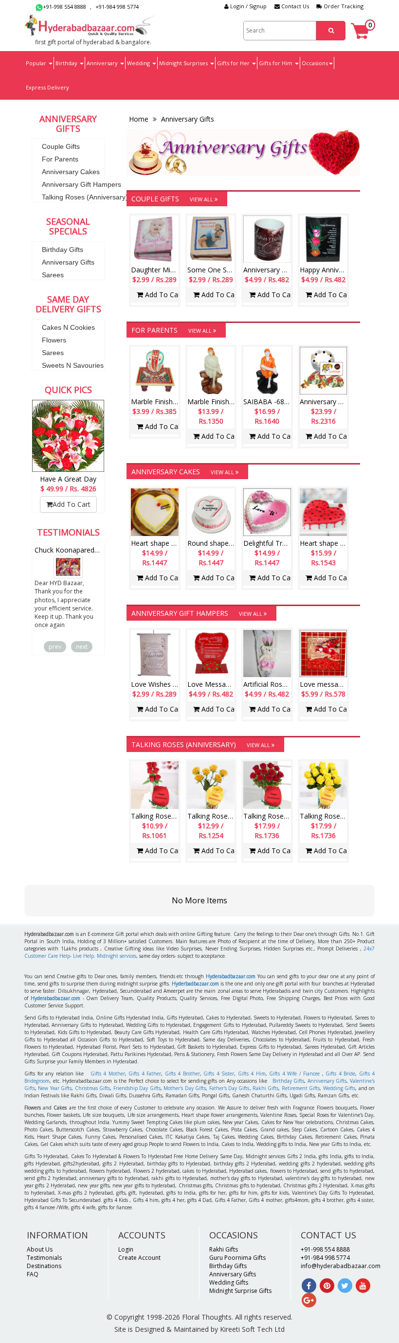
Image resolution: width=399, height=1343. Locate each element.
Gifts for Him (276, 63)
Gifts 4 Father (144, 1073)
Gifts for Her (234, 63)
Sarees (53, 275)
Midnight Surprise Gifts (240, 1291)
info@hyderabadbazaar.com (341, 1266)
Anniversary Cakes (71, 172)
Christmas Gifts (92, 1088)
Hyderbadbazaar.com (195, 983)
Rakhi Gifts (265, 1088)
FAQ (32, 1274)
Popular (37, 63)
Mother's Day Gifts (184, 1088)
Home (139, 119)
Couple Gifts (61, 146)
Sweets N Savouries (73, 365)
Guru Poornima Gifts (237, 1257)
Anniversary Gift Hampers (81, 184)
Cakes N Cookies (68, 327)
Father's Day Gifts (229, 1088)
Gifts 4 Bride (340, 1073)
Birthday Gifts (62, 249)
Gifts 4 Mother (108, 1073)
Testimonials (44, 1257)
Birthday (67, 63)
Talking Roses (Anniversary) (85, 197)
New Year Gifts (55, 1088)
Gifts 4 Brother (182, 1073)
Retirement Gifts (301, 1088)
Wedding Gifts (339, 1088)
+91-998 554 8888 (64, 6)
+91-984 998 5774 (117, 6)
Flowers (54, 340)
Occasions (315, 63)
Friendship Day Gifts (137, 1088)
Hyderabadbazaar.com (230, 976)
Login (125, 1249)
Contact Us (294, 6)
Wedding (139, 63)
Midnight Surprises (184, 63)
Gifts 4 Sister (218, 1073)
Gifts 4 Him (252, 1073)
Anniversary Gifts (68, 262)
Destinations (44, 1266)
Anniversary (103, 63)
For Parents (60, 159)
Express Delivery (47, 87)
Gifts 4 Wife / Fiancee (294, 1073)
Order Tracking (342, 6)
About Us (40, 1249)
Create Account (139, 1257)
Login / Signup (248, 6)
